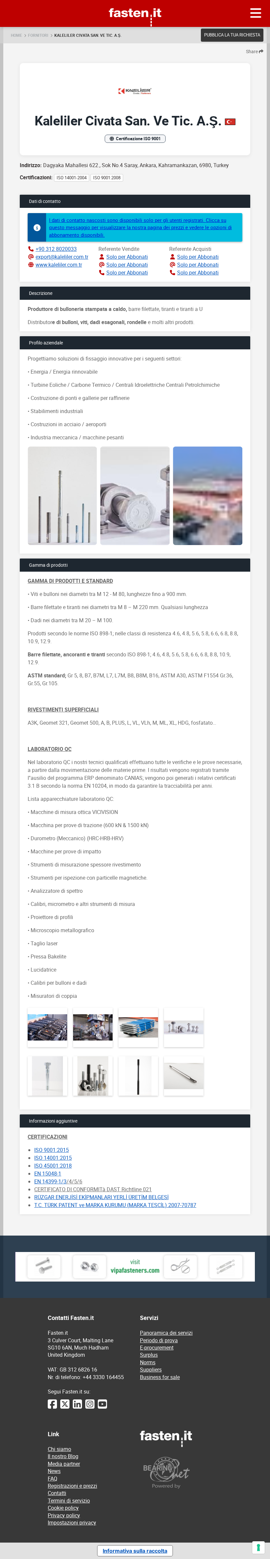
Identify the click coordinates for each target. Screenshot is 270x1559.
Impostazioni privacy (72, 1522)
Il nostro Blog (63, 1456)
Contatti (57, 1493)
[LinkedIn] (77, 1407)
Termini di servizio (69, 1500)
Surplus (149, 1354)
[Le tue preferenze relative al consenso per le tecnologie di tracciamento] (258, 1547)
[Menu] (256, 13)
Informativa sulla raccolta (135, 1551)
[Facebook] (52, 1407)
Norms (147, 1362)
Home (16, 35)
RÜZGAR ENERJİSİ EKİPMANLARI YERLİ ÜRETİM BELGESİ (101, 1197)
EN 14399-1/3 (50, 1181)
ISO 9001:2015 (51, 1149)
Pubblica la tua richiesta (232, 35)
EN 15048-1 (47, 1173)
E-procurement (157, 1347)
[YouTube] (102, 1407)
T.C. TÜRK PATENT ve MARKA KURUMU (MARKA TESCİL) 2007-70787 (115, 1205)
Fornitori (38, 35)
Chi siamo (59, 1449)
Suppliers (151, 1369)
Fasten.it (135, 2)
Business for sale (160, 1377)
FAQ (52, 1478)
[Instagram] (89, 1407)
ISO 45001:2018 (53, 1165)
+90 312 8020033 (56, 249)
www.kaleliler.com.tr (59, 264)
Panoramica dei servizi (166, 1332)
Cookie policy (63, 1507)
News (54, 1471)
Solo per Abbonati (127, 256)
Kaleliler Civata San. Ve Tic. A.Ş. (88, 35)
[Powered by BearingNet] (181, 1473)
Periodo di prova (159, 1340)
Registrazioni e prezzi (72, 1485)
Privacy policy (64, 1515)
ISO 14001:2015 (53, 1157)
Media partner (64, 1463)
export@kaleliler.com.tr (62, 256)
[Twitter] (64, 1407)
